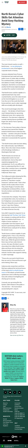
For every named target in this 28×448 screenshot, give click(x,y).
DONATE (22, 2)
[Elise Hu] (5, 307)
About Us (5, 403)
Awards (5, 419)
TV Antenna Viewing (20, 427)
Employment (6, 409)
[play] (2, 446)
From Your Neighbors (5, 424)
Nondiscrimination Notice (19, 409)
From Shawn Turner (8, 422)
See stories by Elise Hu (16, 335)
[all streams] (26, 446)
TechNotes (17, 425)
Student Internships (8, 411)
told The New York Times (17, 215)
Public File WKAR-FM (20, 415)
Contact (5, 404)
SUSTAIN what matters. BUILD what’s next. (14, 357)
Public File (17, 411)
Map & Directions (7, 408)
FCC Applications (19, 418)
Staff (4, 406)
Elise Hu (8, 27)
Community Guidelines (17, 403)
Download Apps (18, 429)
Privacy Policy (18, 406)
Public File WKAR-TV (19, 413)
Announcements (7, 420)
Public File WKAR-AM (20, 416)
